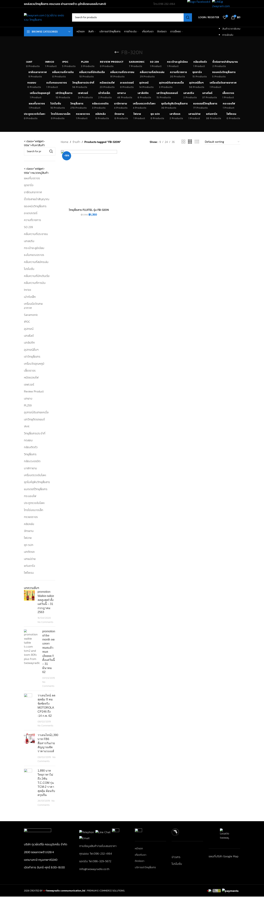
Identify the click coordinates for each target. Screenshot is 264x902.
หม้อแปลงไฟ (31, 377)
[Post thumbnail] (29, 607)
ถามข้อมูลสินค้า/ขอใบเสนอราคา (97, 846)
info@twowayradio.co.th (94, 869)
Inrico (27, 289)
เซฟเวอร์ (29, 384)
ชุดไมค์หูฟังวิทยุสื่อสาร (37, 482)
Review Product (34, 391)
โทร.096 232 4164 (164, 4)
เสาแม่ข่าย (30, 559)
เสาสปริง (29, 241)
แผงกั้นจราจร (32, 178)
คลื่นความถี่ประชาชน (36, 234)
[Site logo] (46, 17)
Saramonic (31, 315)
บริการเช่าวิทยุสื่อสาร (145, 867)
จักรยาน (29, 531)
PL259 (28, 405)
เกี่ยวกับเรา (140, 855)
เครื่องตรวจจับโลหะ (35, 475)
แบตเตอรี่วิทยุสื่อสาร (35, 489)
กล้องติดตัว (31, 447)
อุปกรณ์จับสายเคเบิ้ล (36, 412)
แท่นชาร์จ (29, 566)
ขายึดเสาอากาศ (33, 192)
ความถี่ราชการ (32, 220)
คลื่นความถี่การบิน (35, 283)
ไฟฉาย (28, 538)
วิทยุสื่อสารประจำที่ (34, 433)
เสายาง (28, 398)
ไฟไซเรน (29, 572)
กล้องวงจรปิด (32, 461)
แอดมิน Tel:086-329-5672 (95, 861)
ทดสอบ (28, 440)
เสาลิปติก (29, 342)
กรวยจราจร (31, 517)
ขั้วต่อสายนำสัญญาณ (36, 199)
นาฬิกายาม (30, 468)
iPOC (27, 321)
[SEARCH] (188, 17)
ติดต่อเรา (139, 861)
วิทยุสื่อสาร (30, 454)
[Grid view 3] (190, 141)
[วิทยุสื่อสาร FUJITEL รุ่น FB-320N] (89, 178)
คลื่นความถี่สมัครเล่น (36, 262)
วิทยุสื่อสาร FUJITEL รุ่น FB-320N (89, 210)
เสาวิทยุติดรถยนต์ (34, 419)
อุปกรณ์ (28, 329)
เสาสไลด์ (29, 335)
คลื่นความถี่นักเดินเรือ (37, 276)
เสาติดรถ (29, 552)
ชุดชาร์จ (28, 185)
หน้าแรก (139, 848)
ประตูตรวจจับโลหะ (34, 503)
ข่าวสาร (176, 857)
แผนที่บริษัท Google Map (223, 856)
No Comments (45, 622)
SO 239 (28, 227)
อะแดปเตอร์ (30, 213)
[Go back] (116, 52)
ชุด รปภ (28, 545)
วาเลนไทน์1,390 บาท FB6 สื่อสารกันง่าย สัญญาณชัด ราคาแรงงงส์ (48, 743)
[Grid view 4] (197, 141)
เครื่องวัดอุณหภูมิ (34, 363)
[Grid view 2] (183, 141)
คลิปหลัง (29, 524)
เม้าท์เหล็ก (30, 297)
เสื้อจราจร (30, 370)
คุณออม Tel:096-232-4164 (95, 853)
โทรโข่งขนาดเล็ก (33, 510)
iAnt (26, 426)
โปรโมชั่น (29, 269)
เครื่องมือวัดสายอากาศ (33, 305)
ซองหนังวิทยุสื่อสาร (35, 206)
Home (64, 142)
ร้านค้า (76, 142)
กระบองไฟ (30, 496)
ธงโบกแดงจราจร (34, 255)
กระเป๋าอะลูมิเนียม (34, 248)
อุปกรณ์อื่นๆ (31, 349)
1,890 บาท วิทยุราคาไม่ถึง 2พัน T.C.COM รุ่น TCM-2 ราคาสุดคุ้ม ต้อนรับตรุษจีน (46, 782)
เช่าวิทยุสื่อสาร (32, 356)
